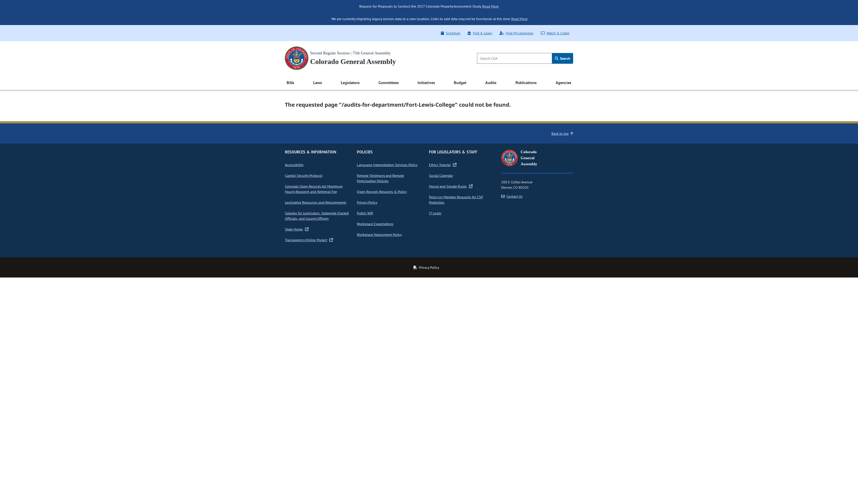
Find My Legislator (519, 33)
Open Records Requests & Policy (382, 191)
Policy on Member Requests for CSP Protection (456, 200)
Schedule (453, 33)
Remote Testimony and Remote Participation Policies (380, 178)
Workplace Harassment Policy (379, 234)
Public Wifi (365, 213)
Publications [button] (526, 82)
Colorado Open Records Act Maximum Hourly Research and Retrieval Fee (314, 189)
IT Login (435, 213)
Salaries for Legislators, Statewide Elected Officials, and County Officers (317, 216)
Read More (490, 6)
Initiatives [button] (426, 82)
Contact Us (515, 196)
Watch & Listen (558, 33)
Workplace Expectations (375, 224)
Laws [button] (317, 82)
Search (564, 58)
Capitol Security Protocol (303, 175)
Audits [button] (490, 82)
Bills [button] (290, 82)
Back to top (560, 133)
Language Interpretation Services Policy (387, 165)
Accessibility (294, 165)
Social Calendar (441, 175)
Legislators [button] (350, 82)
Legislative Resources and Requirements (315, 202)
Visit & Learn (482, 33)
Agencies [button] (563, 82)
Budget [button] (460, 82)
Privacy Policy (367, 202)
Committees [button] (389, 82)
